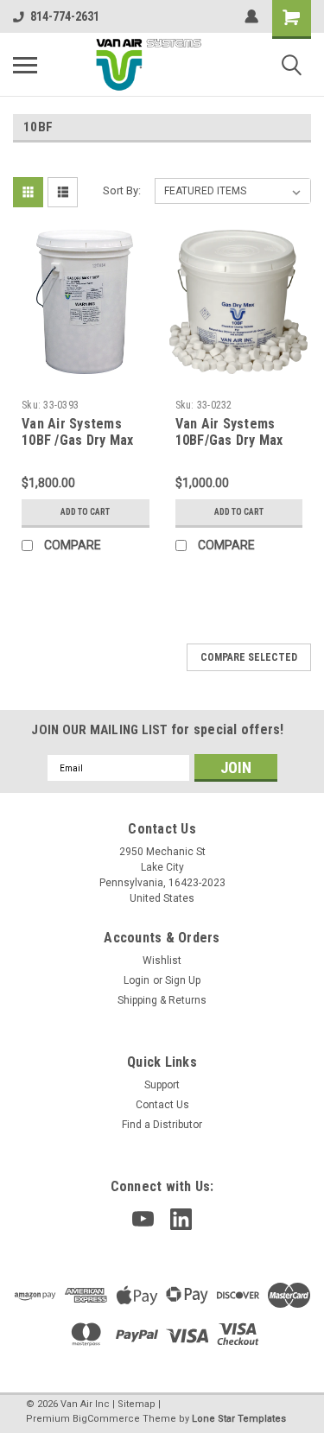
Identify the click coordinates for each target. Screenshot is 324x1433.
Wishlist (162, 960)
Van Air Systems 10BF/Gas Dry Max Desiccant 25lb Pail (233, 440)
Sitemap (137, 1404)
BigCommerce (106, 1418)
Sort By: (122, 190)
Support (162, 1085)
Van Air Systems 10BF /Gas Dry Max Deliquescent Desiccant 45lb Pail (79, 449)
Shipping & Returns (162, 1000)
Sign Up (182, 980)
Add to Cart (85, 512)
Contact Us (162, 1105)
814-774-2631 (64, 16)
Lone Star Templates (239, 1418)
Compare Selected (248, 657)
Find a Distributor (162, 1125)
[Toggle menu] (25, 65)
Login (136, 980)
